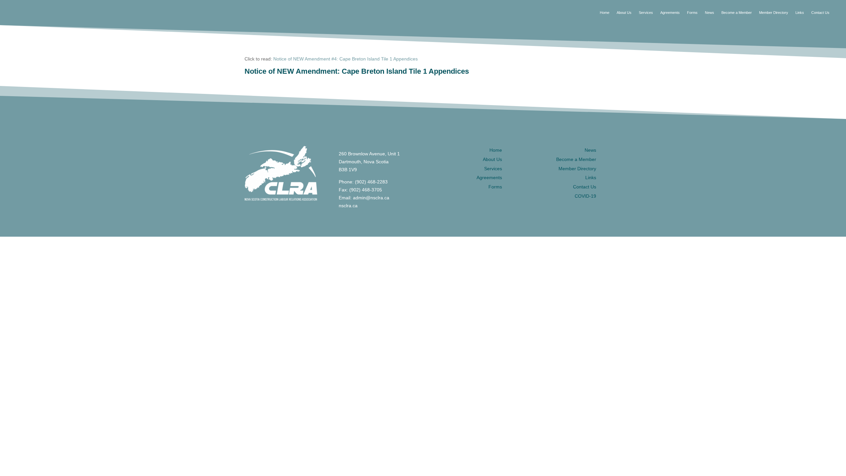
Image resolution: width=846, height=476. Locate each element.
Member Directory (773, 13)
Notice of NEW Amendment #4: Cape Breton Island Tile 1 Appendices (345, 58)
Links (799, 13)
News (709, 13)
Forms (692, 13)
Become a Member (736, 13)
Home (604, 13)
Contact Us (820, 13)
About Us (624, 13)
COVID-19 (585, 196)
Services (646, 13)
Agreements (670, 13)
